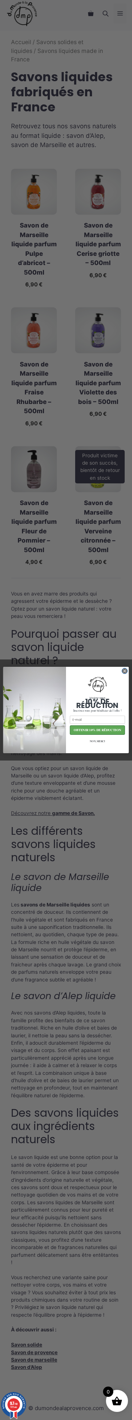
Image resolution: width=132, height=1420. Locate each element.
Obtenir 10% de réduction (97, 730)
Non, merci (97, 741)
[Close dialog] (124, 671)
